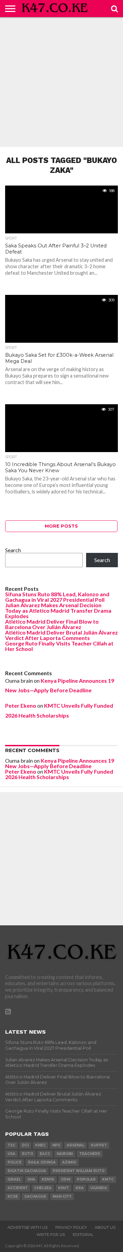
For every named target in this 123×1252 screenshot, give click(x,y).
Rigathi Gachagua (27, 1171)
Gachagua (35, 1196)
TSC (11, 1145)
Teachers (89, 1154)
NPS (56, 1145)
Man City (62, 1196)
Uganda (98, 1188)
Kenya (48, 1179)
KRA (80, 1188)
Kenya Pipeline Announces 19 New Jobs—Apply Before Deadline (59, 763)
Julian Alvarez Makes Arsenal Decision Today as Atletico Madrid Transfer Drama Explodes (58, 610)
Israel (14, 1179)
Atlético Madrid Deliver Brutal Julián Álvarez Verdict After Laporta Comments (61, 635)
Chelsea (43, 1188)
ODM (65, 1179)
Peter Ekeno (20, 705)
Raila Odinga (42, 1162)
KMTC (108, 1179)
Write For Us (51, 1234)
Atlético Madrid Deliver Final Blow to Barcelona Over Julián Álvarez (52, 624)
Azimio (69, 1162)
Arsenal (75, 1145)
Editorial (83, 1234)
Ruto (27, 1154)
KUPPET (99, 1145)
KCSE (13, 1196)
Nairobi (65, 1154)
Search (13, 550)
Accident (18, 1188)
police (15, 1162)
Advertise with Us (27, 1227)
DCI (25, 1145)
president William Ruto (79, 1171)
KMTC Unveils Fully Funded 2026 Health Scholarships (59, 774)
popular (86, 1179)
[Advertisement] (61, 82)
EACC (45, 1154)
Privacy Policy (71, 1227)
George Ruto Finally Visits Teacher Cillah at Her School (59, 646)
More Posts (61, 526)
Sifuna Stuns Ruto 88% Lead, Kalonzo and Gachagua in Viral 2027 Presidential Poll (57, 597)
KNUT (63, 1188)
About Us (105, 1227)
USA (11, 1154)
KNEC (40, 1145)
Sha (31, 1179)
